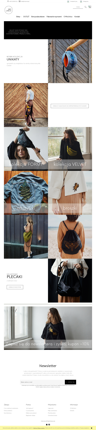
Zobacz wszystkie (15, 287)
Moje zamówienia (52, 410)
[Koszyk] (90, 6)
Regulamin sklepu (30, 415)
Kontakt (72, 410)
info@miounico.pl (25, 1)
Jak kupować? (29, 408)
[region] (48, 326)
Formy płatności (8, 410)
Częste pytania (30, 410)
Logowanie (50, 408)
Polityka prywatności (31, 413)
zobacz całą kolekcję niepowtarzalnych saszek (70, 106)
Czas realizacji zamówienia (11, 408)
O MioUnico (73, 408)
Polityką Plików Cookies (39, 428)
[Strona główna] (8, 10)
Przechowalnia (52, 413)
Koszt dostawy (8, 413)
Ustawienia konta (52, 415)
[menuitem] (18, 17)
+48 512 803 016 (13, 1)
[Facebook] (47, 425)
